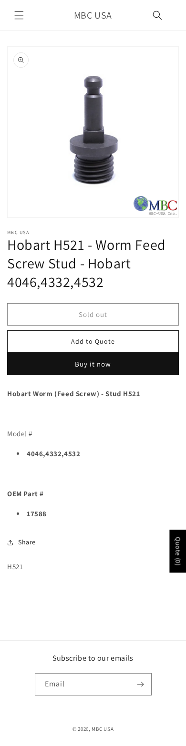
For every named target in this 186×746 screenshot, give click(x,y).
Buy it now (93, 363)
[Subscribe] (140, 684)
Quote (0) (178, 551)
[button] (19, 15)
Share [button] (27, 542)
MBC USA (103, 729)
